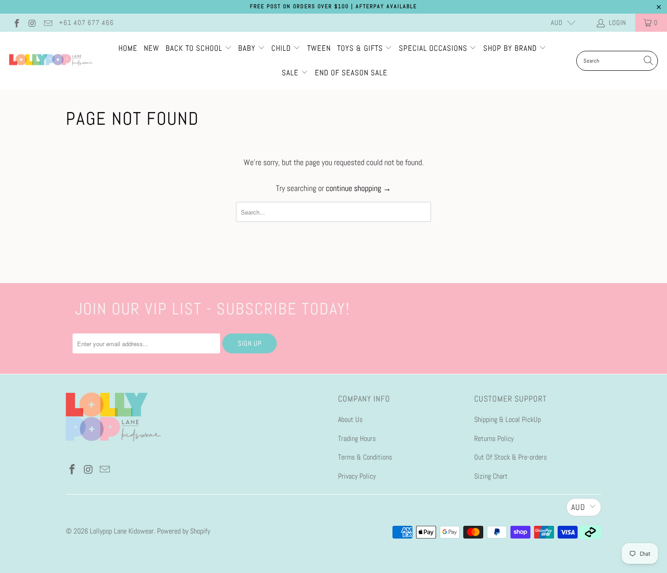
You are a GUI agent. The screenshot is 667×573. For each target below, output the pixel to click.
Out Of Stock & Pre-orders (510, 457)
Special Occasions (433, 48)
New (151, 48)
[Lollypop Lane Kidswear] (51, 61)
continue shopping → (358, 188)
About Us (350, 419)
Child (282, 48)
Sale (291, 73)
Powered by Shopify (183, 531)
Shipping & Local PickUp (507, 419)
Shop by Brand (510, 48)
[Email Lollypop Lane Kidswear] (47, 22)
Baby (248, 48)
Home (127, 48)
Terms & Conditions (365, 457)
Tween (319, 48)
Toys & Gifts (361, 48)
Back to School (195, 48)
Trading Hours (357, 438)
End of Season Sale (351, 73)
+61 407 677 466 (86, 22)
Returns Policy (494, 438)
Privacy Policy (357, 476)
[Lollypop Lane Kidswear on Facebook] (16, 22)
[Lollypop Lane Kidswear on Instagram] (32, 22)
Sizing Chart (491, 476)
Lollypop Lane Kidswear (122, 531)
